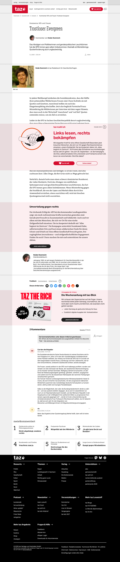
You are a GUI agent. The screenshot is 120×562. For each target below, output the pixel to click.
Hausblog (64, 472)
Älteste (88, 330)
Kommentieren (42, 281)
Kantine (16, 533)
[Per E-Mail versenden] (47, 285)
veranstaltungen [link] (23, 2)
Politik (16, 469)
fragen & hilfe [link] (38, 2)
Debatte (34, 15)
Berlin (16, 484)
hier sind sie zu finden (51, 341)
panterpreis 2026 (91, 484)
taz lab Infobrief (43, 511)
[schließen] (104, 127)
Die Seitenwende (67, 475)
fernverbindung (19, 505)
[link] (31, 9)
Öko (15, 472)
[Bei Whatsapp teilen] (64, 285)
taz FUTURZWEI (90, 506)
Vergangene (65, 511)
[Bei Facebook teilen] (60, 285)
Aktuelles (64, 469)
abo (86, 469)
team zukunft (42, 502)
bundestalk (17, 502)
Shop (15, 536)
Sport (16, 481)
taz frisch (41, 505)
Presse (63, 481)
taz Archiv (88, 512)
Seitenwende (95, 550)
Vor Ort (64, 505)
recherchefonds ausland (93, 478)
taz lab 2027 (65, 514)
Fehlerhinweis (53, 281)
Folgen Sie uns (89, 458)
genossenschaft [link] (91, 2)
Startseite (17, 15)
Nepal (40, 469)
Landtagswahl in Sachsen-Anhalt (47, 473)
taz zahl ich (89, 475)
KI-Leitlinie (101, 547)
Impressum (83, 550)
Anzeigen (17, 539)
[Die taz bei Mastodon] (96, 459)
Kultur (16, 478)
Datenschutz (73, 550)
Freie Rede (17, 514)
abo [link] (84, 2)
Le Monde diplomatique (93, 509)
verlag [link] (15, 2)
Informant (65, 550)
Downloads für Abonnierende (48, 538)
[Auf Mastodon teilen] (51, 285)
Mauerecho (18, 511)
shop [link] (31, 2)
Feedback (41, 529)
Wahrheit (17, 490)
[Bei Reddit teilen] (72, 285)
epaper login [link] (101, 2)
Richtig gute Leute (44, 478)
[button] (105, 9)
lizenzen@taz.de (27, 549)
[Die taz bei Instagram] (104, 459)
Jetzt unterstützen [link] (40, 246)
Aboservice (41, 532)
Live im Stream (66, 508)
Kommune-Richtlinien (90, 547)
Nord (15, 487)
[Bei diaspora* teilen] (68, 285)
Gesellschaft (25, 15)
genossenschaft (90, 472)
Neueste (82, 330)
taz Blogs (88, 503)
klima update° (18, 508)
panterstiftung (90, 481)
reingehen (17, 517)
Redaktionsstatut (75, 547)
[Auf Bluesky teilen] (55, 285)
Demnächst (65, 502)
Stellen (63, 478)
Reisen (16, 530)
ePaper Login (42, 535)
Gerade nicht (98, 127)
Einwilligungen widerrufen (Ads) (72, 553)
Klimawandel (42, 481)
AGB (89, 550)
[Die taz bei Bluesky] (100, 459)
